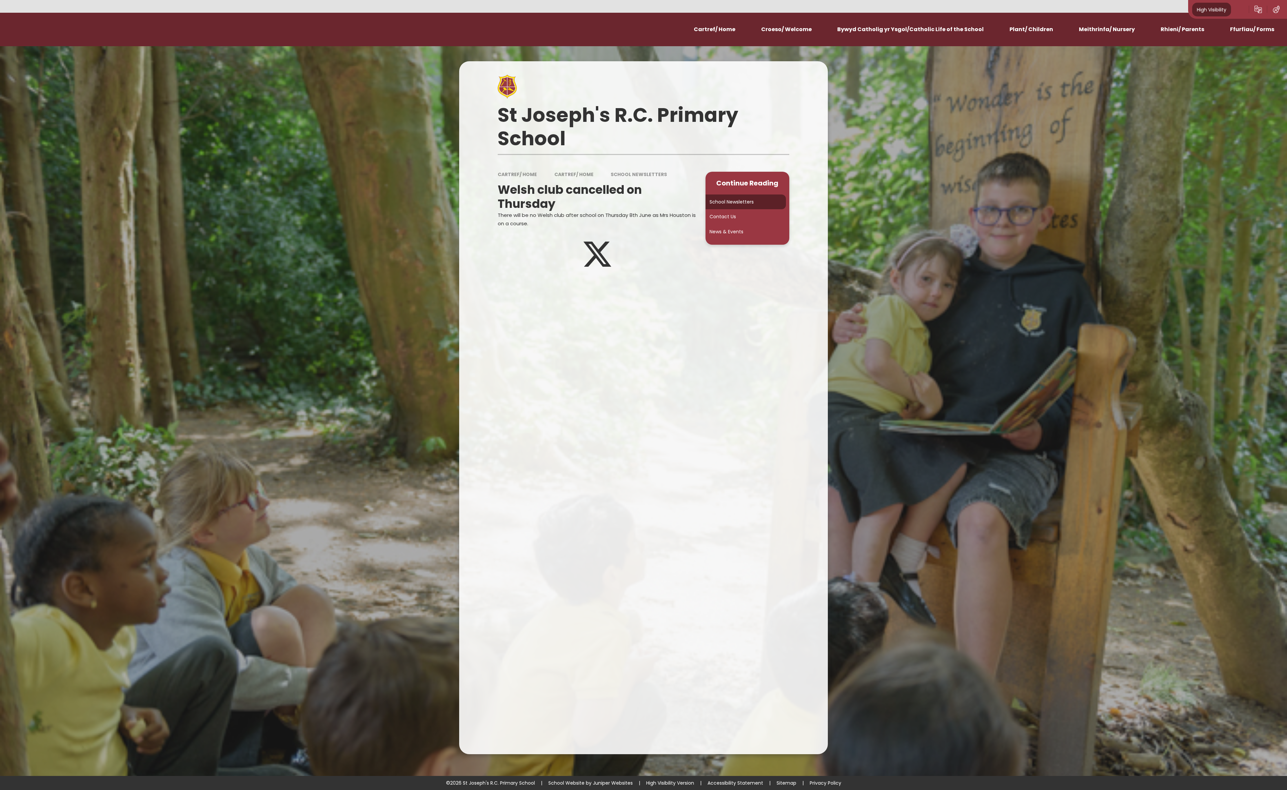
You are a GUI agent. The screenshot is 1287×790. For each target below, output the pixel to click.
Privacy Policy (825, 783)
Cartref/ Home (517, 174)
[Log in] (1276, 9)
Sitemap (786, 783)
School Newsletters (639, 174)
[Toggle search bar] (1240, 9)
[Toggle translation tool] (1258, 9)
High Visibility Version (670, 783)
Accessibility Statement (735, 783)
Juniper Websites (613, 783)
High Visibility (1211, 9)
